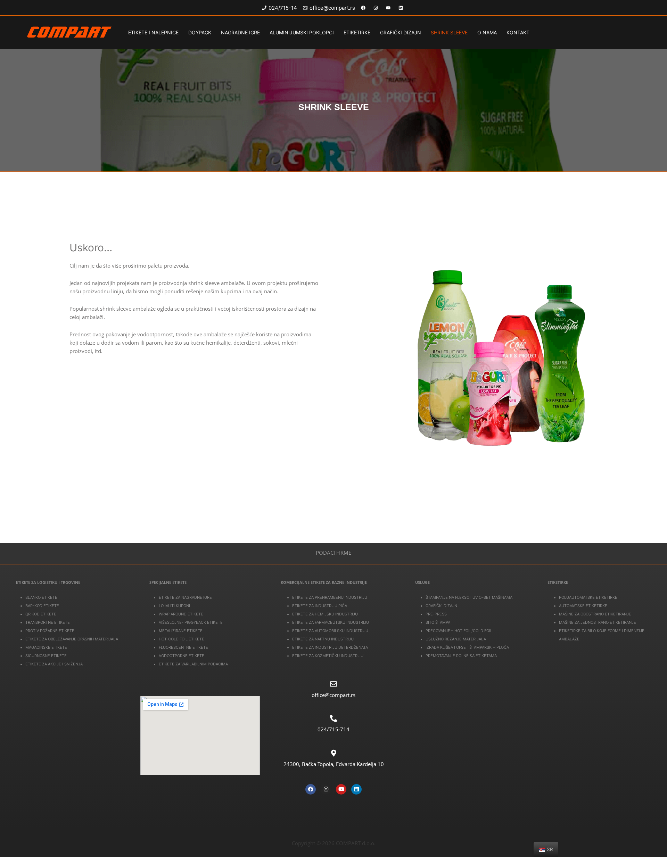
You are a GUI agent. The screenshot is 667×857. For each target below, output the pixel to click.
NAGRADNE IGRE (240, 32)
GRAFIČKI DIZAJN (400, 32)
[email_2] (389, 8)
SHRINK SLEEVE (449, 32)
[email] (376, 8)
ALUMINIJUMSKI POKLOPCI (302, 32)
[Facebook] (310, 789)
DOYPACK (199, 32)
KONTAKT (518, 32)
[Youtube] (341, 789)
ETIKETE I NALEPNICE (153, 32)
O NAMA (487, 32)
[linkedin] (401, 8)
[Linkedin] (356, 789)
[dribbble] (364, 8)
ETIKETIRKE (357, 32)
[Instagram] (326, 789)
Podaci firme (333, 552)
